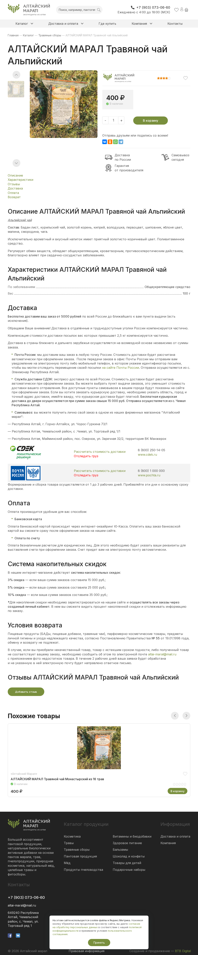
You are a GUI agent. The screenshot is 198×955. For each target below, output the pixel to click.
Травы (69, 843)
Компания (168, 843)
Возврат (14, 197)
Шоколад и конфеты (129, 856)
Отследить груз (86, 456)
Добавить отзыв (26, 691)
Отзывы (14, 184)
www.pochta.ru (149, 475)
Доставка (15, 188)
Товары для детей (127, 863)
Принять (99, 942)
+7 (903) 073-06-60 (26, 897)
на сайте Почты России (120, 368)
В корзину (150, 120)
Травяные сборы (77, 849)
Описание (15, 175)
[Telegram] (121, 141)
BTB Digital (183, 951)
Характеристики (20, 180)
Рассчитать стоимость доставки (99, 452)
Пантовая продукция (80, 856)
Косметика (72, 836)
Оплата (13, 193)
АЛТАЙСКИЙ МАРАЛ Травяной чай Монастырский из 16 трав (57, 779)
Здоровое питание (127, 843)
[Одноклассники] (110, 141)
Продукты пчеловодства (83, 870)
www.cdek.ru (147, 454)
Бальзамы (120, 849)
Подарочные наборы (129, 870)
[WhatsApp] (115, 141)
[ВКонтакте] (104, 141)
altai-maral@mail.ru (162, 654)
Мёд (67, 863)
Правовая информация (86, 951)
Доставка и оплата (175, 836)
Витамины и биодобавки (132, 836)
